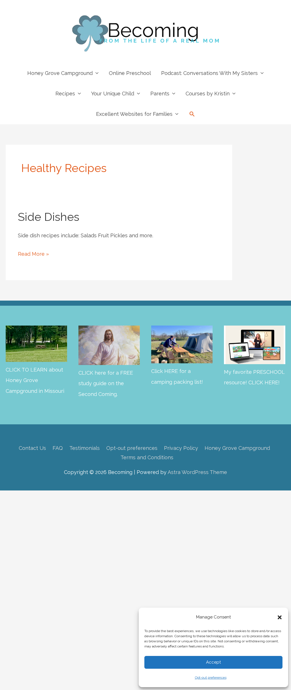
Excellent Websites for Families (134, 114)
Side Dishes (48, 216)
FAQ (58, 448)
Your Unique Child (112, 94)
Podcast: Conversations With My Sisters (209, 73)
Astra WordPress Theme (197, 472)
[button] (279, 617)
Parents (159, 94)
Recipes (65, 94)
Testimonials (84, 448)
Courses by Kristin (208, 94)
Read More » (33, 255)
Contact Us (32, 448)
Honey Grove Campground (60, 73)
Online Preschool (130, 73)
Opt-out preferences (210, 677)
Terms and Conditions (146, 457)
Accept (213, 662)
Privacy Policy (181, 448)
